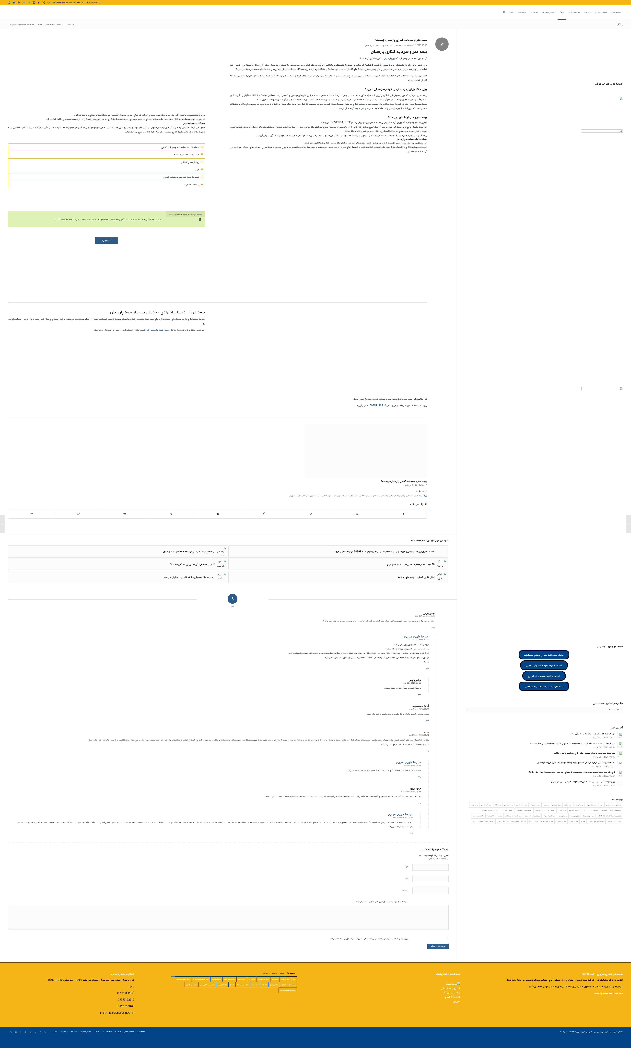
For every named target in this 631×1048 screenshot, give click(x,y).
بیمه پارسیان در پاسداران (513, 816)
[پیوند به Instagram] (33, 2)
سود (334, 507)
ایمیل (406, 889)
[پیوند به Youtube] (14, 2)
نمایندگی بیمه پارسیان (518, 821)
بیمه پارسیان (395, 507)
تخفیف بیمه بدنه (478, 816)
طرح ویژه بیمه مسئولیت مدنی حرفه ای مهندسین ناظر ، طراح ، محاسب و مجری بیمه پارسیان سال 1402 (572, 772)
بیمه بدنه (546, 805)
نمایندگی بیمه (533, 821)
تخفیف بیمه (491, 816)
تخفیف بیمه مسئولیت (614, 821)
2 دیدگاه (409, 497)
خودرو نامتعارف (561, 821)
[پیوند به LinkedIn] (28, 2)
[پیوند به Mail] (24, 2)
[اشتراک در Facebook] (403, 525)
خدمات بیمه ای (388, 45)
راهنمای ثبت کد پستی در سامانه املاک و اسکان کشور (592, 733)
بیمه (404, 507)
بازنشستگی (412, 507)
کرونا (473, 821)
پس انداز (354, 507)
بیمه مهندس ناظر (588, 816)
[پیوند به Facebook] (38, 2)
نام (406, 878)
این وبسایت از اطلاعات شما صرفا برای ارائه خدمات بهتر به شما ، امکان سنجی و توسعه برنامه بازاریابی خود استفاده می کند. (369, 950)
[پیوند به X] (43, 2)
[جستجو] (504, 12)
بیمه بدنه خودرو (521, 805)
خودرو (583, 821)
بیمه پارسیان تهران (549, 816)
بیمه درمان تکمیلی (145, 319)
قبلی (13, 455)
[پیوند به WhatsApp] (9, 2)
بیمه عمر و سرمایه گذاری (369, 507)
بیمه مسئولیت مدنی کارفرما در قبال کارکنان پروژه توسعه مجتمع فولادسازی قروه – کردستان (576, 762)
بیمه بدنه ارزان (535, 805)
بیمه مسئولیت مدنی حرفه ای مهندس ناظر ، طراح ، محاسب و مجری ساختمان (583, 753)
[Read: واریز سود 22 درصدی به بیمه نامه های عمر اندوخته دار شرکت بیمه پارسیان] (620, 783)
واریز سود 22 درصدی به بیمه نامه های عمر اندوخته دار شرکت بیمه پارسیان (583, 781)
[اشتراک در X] (357, 525)
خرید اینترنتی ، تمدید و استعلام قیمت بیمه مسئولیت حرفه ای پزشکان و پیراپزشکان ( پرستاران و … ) (572, 743)
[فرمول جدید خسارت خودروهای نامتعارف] (628, 524)
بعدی (422, 455)
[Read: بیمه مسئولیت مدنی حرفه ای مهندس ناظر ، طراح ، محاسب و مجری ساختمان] (620, 754)
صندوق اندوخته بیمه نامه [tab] (186, 154)
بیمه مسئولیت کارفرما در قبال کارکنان (609, 816)
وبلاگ (620, 24)
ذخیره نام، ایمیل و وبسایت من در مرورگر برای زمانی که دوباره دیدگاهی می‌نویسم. (381, 913)
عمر (320, 507)
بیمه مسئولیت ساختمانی (524, 810)
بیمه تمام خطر (508, 805)
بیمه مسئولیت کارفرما (489, 810)
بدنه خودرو (609, 805)
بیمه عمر (399, 45)
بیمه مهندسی (574, 816)
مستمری (313, 507)
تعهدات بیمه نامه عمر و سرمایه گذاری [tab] (181, 177)
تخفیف (500, 816)
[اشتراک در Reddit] (78, 525)
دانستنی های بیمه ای (373, 45)
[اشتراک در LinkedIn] (217, 525)
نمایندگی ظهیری (502, 821)
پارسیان (388, 58)
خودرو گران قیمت (547, 821)
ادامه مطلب (421, 503)
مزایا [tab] (197, 169)
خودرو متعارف (573, 821)
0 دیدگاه (113, 497)
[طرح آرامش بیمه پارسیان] (2, 524)
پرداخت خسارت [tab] (191, 184)
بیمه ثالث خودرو (486, 805)
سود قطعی (327, 507)
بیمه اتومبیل (579, 805)
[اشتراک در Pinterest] (264, 525)
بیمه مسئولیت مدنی (506, 810)
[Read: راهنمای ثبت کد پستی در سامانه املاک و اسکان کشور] (620, 735)
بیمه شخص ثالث (615, 810)
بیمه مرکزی (551, 810)
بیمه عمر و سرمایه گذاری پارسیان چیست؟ (404, 481)
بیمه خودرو (474, 805)
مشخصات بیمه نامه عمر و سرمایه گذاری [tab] (180, 147)
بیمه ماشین (562, 810)
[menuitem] (616, 12)
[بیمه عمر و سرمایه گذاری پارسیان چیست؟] (365, 451)
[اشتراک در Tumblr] (171, 525)
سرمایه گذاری (343, 507)
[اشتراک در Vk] (124, 525)
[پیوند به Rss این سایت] (19, 2)
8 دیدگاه (410, 45)
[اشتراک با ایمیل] (31, 525)
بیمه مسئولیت (540, 810)
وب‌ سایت (405, 901)
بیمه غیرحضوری (574, 810)
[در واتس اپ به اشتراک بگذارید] (310, 525)
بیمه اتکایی (568, 805)
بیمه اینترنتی (556, 805)
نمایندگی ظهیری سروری (299, 507)
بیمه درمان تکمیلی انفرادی (155, 330)
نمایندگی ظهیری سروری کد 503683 (580, 1043)
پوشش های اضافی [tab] (190, 162)
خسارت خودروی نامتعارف (596, 821)
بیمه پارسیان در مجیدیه (532, 816)
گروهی (111, 319)
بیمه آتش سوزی (591, 805)
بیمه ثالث (498, 805)
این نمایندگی (357, 108)
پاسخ (433, 638)
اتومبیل (618, 805)
